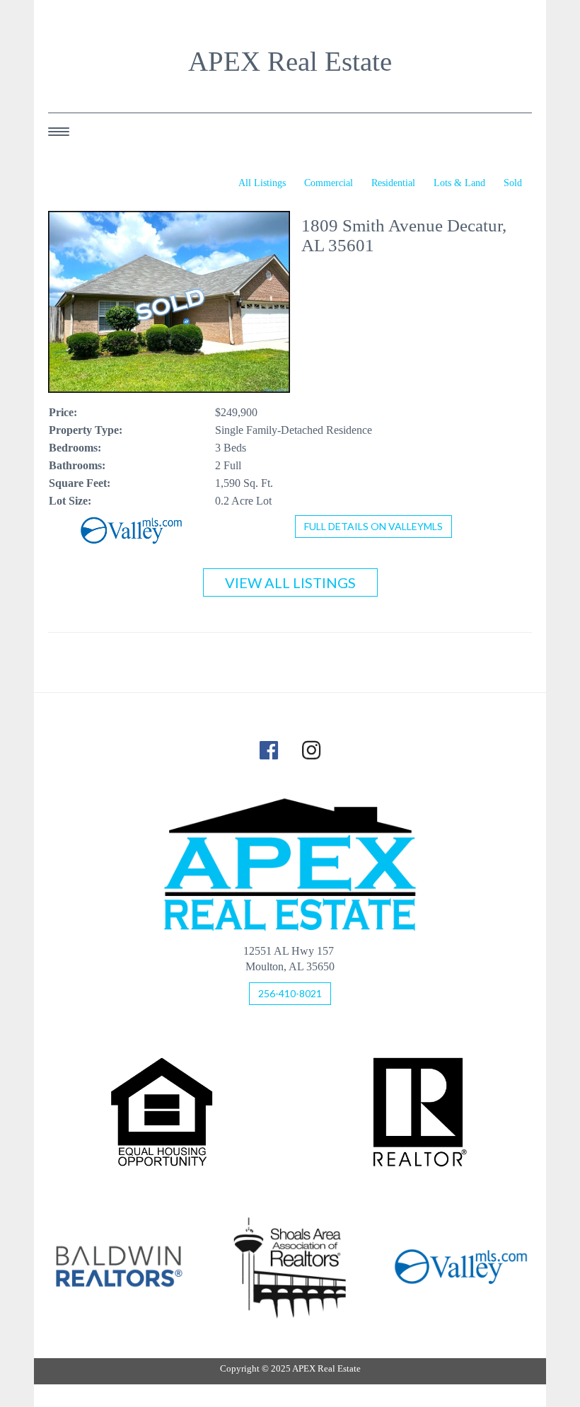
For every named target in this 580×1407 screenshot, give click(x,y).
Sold (513, 183)
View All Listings (290, 582)
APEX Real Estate (290, 61)
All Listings (262, 183)
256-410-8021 (290, 993)
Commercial (328, 183)
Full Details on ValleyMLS (373, 526)
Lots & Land (459, 183)
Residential (393, 183)
